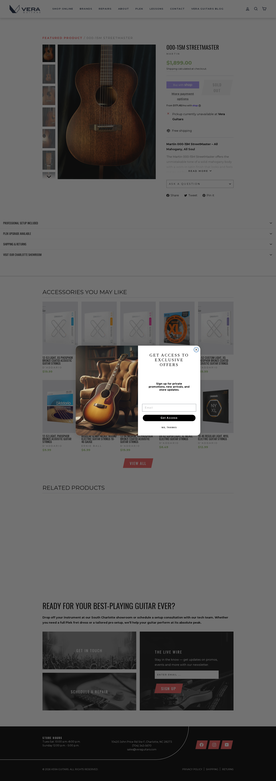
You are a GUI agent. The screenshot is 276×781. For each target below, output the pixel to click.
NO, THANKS (169, 427)
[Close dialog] (196, 349)
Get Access (169, 418)
